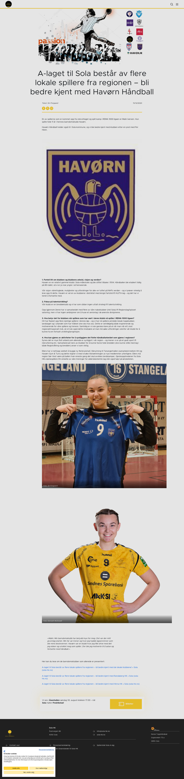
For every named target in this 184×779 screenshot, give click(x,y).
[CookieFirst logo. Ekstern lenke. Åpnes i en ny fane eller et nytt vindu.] (4, 751)
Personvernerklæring (46, 750)
